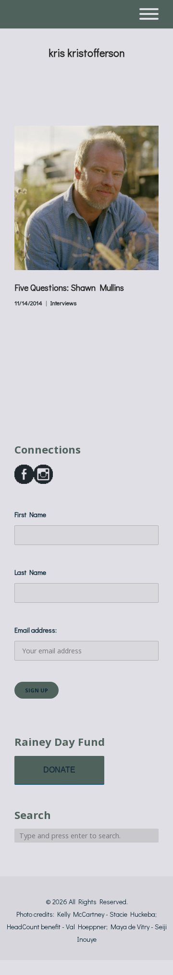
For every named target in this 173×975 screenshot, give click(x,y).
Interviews (63, 303)
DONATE (59, 770)
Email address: (35, 630)
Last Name (30, 572)
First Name (30, 514)
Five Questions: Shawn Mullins (69, 287)
